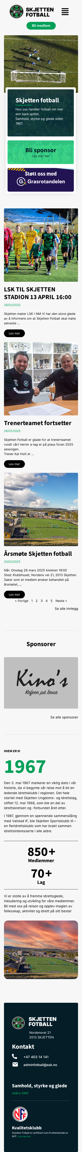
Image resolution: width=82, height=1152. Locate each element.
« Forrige (21, 601)
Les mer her (24, 1136)
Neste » (61, 601)
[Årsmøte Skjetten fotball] (41, 509)
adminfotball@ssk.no (40, 1065)
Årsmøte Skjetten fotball (38, 553)
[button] (65, 12)
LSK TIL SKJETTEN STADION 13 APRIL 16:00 (37, 293)
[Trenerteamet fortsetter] (41, 378)
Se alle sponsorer (64, 717)
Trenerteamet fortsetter (37, 423)
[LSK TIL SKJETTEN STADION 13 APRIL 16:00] (41, 245)
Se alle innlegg (66, 609)
